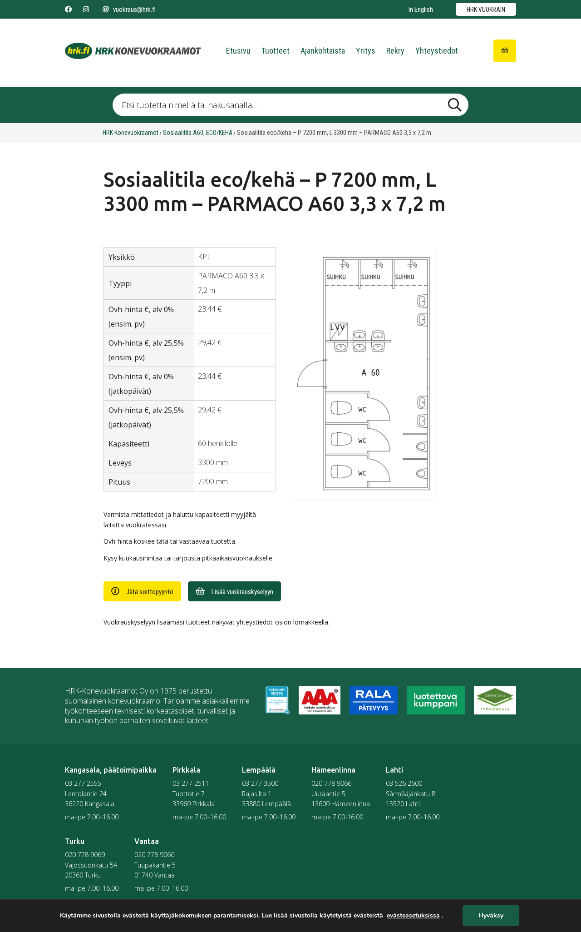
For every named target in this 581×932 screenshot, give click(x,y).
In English (421, 9)
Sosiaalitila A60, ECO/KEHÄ (197, 132)
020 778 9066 (331, 783)
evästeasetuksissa (413, 916)
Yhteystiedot (436, 50)
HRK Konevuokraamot (130, 132)
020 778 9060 (154, 854)
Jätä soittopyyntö (149, 592)
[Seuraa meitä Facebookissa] (68, 9)
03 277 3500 (260, 783)
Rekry (395, 50)
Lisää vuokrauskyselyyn (242, 592)
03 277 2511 (190, 783)
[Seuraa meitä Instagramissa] (86, 9)
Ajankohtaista (322, 50)
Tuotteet (275, 50)
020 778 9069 (85, 854)
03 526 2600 (404, 783)
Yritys (365, 50)
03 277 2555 (83, 783)
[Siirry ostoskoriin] (504, 51)
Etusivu (238, 50)
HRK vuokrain (486, 9)
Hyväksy (490, 916)
